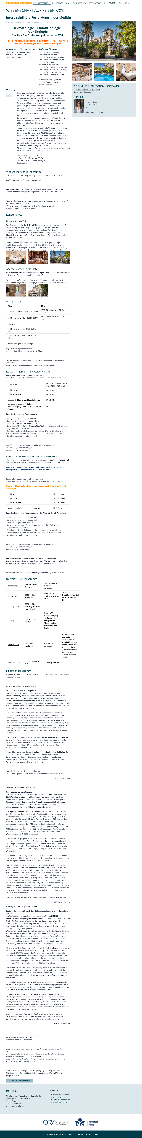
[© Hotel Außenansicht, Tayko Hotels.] (38, 290)
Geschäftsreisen (97, 3)
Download (58, 175)
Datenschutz (82, 1134)
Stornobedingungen (84, 92)
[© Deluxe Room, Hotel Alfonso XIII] (126, 72)
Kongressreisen (41, 3)
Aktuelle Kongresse (60, 1102)
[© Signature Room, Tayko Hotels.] (16, 290)
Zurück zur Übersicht (20, 1080)
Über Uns (122, 3)
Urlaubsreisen (79, 3)
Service (111, 3)
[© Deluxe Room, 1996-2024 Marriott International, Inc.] (16, 257)
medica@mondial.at (15, 1106)
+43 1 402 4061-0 (14, 1103)
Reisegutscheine (59, 1097)
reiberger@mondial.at (94, 112)
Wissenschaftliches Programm (88, 89)
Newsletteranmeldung (61, 1100)
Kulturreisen (60, 3)
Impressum (93, 1134)
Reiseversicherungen (61, 1095)
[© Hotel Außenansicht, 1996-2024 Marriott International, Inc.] (60, 257)
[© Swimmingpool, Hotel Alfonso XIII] (104, 72)
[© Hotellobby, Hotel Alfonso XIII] (82, 72)
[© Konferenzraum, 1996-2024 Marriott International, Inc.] (38, 257)
